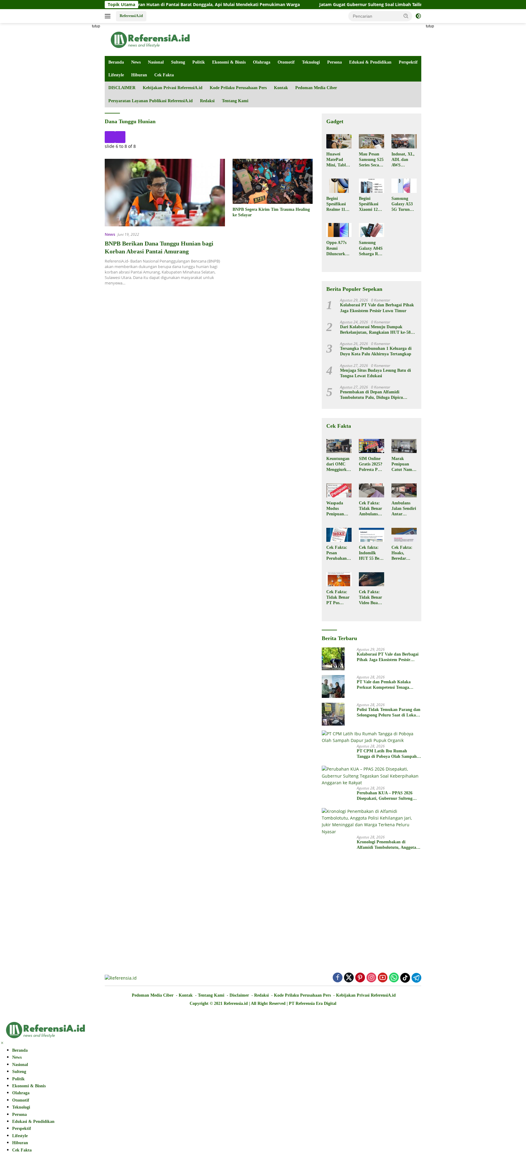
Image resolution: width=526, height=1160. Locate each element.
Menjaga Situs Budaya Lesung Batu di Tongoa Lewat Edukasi (375, 373)
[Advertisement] (77, 114)
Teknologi (311, 62)
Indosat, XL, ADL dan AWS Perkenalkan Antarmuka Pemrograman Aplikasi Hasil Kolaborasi (403, 160)
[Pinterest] (360, 978)
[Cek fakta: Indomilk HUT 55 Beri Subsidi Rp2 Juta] (371, 535)
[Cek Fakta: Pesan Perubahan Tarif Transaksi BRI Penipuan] (339, 535)
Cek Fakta (164, 75)
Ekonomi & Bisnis (229, 62)
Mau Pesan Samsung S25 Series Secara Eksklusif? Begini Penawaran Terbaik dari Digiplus (371, 160)
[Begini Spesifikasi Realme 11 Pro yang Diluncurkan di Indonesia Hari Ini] (339, 186)
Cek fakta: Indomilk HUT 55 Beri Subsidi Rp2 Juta (370, 553)
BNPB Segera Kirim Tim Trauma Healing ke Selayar (271, 212)
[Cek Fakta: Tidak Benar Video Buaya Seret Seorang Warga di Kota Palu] (371, 579)
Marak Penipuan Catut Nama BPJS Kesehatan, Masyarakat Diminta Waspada (402, 464)
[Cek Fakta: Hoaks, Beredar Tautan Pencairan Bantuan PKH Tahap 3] (404, 535)
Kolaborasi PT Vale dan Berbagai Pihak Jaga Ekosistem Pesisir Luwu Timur (377, 308)
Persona (334, 62)
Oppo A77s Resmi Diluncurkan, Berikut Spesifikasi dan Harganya (338, 248)
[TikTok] (405, 978)
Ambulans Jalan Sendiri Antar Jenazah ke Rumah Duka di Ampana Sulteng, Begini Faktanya (403, 509)
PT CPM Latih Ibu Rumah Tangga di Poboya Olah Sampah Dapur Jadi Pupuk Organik (387, 754)
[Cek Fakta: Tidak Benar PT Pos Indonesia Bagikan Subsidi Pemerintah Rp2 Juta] (339, 579)
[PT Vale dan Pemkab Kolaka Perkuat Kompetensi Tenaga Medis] (333, 686)
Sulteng (178, 62)
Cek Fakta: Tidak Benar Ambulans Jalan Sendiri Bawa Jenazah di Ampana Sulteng (371, 509)
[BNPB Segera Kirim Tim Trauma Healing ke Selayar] (273, 181)
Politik (198, 62)
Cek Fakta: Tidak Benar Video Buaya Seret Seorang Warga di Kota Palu (370, 598)
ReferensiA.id (131, 15)
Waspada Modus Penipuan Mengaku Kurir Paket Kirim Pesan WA (337, 509)
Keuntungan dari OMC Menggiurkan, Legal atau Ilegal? (338, 464)
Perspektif (408, 62)
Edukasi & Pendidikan (370, 62)
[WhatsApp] (394, 978)
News (136, 62)
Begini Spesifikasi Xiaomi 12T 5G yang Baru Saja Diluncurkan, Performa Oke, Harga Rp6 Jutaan (371, 204)
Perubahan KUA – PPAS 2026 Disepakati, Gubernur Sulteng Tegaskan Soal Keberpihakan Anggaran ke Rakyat (384, 796)
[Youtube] (382, 978)
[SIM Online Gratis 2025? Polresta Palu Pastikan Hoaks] (371, 446)
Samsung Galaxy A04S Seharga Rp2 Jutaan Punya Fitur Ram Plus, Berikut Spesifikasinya (371, 248)
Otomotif (286, 62)
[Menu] (109, 16)
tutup (96, 26)
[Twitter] (349, 978)
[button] (406, 16)
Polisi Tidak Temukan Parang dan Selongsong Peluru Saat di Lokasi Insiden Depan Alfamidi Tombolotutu (388, 712)
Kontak (281, 87)
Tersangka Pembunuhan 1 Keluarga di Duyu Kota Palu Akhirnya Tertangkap (376, 351)
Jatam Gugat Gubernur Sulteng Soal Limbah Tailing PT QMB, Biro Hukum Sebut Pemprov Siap (379, 4)
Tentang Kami (235, 101)
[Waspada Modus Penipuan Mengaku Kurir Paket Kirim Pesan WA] (339, 490)
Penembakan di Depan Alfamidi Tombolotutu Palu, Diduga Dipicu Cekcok (371, 395)
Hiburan (139, 75)
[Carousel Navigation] (209, 137)
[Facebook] (337, 978)
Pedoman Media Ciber (316, 87)
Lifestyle (116, 75)
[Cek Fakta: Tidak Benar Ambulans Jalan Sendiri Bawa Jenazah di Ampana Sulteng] (371, 490)
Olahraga (261, 62)
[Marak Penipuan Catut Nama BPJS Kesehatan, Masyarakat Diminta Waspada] (404, 446)
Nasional (156, 62)
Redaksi (207, 101)
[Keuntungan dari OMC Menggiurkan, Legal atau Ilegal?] (339, 446)
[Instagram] (371, 978)
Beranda (116, 62)
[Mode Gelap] (418, 16)
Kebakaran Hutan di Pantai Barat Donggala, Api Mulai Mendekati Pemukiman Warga (173, 4)
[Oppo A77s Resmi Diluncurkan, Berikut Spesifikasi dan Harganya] (339, 230)
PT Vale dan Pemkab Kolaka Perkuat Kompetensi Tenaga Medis (384, 685)
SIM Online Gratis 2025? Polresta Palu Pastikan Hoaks (371, 464)
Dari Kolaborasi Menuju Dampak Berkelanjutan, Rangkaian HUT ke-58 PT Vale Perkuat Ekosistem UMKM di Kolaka (375, 330)
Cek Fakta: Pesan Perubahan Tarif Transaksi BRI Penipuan (336, 553)
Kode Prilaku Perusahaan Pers (238, 87)
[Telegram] (416, 978)
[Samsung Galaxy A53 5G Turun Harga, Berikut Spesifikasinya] (404, 186)
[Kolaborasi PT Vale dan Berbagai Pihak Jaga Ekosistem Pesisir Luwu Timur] (333, 658)
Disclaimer (239, 995)
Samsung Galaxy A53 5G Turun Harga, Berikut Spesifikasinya (403, 204)
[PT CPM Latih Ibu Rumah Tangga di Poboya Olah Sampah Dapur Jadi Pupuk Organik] (371, 737)
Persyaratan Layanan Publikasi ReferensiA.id (150, 101)
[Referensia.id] (150, 39)
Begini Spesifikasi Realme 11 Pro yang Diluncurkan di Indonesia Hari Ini (338, 204)
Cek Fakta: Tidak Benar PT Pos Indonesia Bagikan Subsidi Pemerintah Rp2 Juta (337, 598)
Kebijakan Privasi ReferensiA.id (172, 87)
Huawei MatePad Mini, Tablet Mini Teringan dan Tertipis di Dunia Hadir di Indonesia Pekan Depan (338, 160)
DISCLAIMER (121, 87)
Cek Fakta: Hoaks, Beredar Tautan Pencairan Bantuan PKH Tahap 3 (402, 553)
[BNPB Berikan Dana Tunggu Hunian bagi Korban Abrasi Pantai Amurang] (165, 192)
